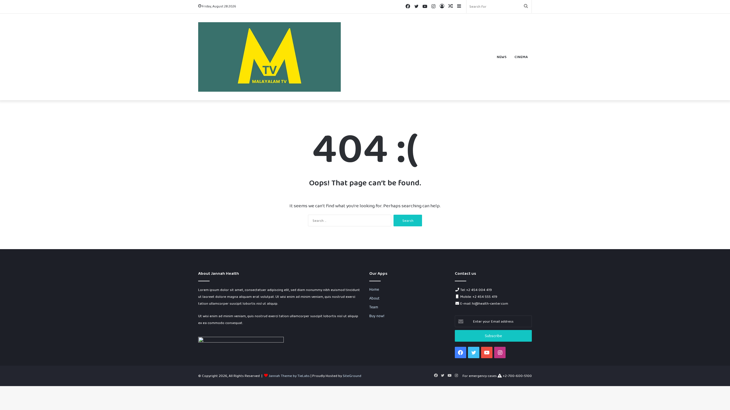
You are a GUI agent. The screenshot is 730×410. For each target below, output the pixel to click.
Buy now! (376, 316)
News (501, 57)
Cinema (521, 57)
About (374, 298)
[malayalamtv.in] (269, 57)
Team (373, 307)
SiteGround (352, 375)
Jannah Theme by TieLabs (289, 375)
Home (374, 289)
